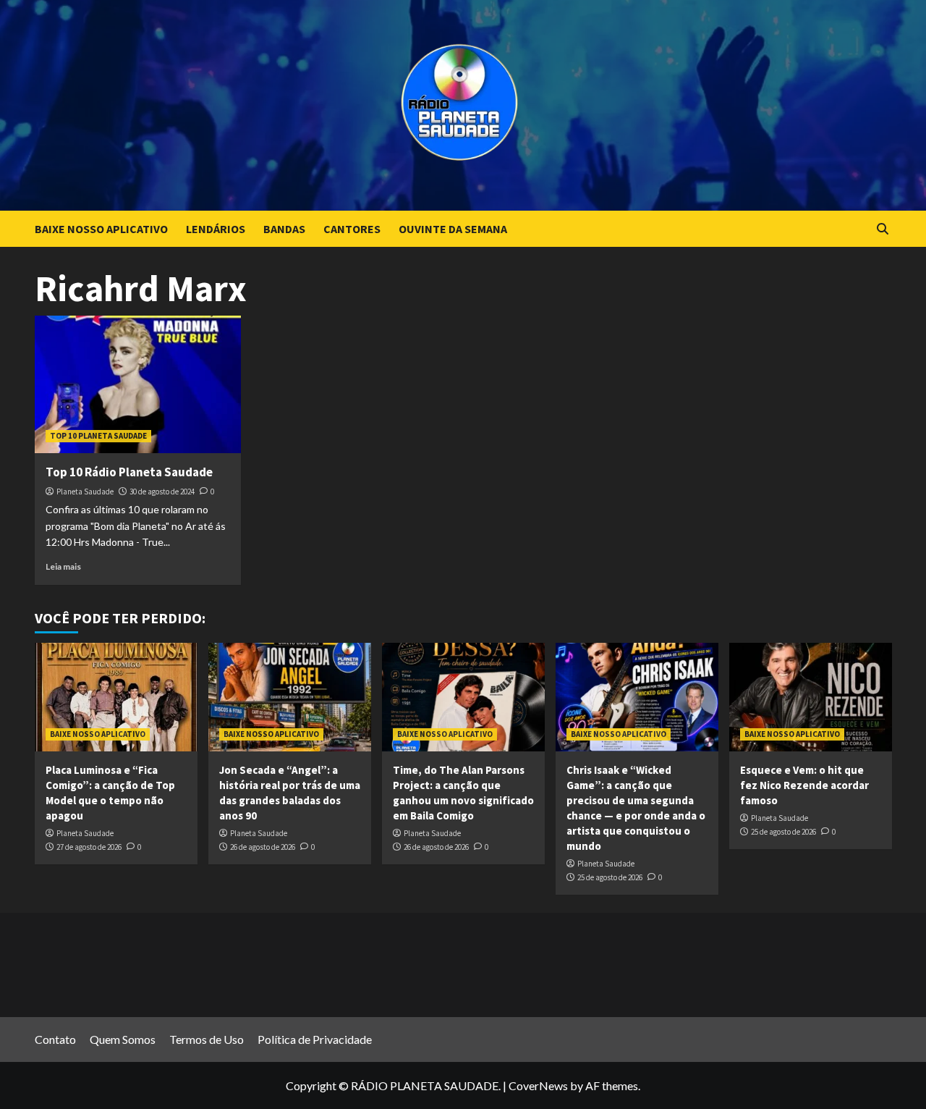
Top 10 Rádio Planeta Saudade (129, 472)
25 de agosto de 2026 (609, 877)
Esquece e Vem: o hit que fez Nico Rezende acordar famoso (804, 785)
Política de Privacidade (315, 1039)
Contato (55, 1039)
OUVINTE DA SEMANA (453, 229)
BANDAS (284, 229)
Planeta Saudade (85, 491)
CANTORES (352, 229)
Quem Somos (123, 1039)
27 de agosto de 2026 (89, 847)
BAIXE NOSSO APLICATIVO (101, 229)
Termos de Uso (206, 1039)
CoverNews (538, 1085)
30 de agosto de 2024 (162, 491)
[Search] (883, 229)
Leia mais (63, 566)
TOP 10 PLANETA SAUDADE (98, 436)
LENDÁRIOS (215, 229)
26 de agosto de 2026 (262, 847)
